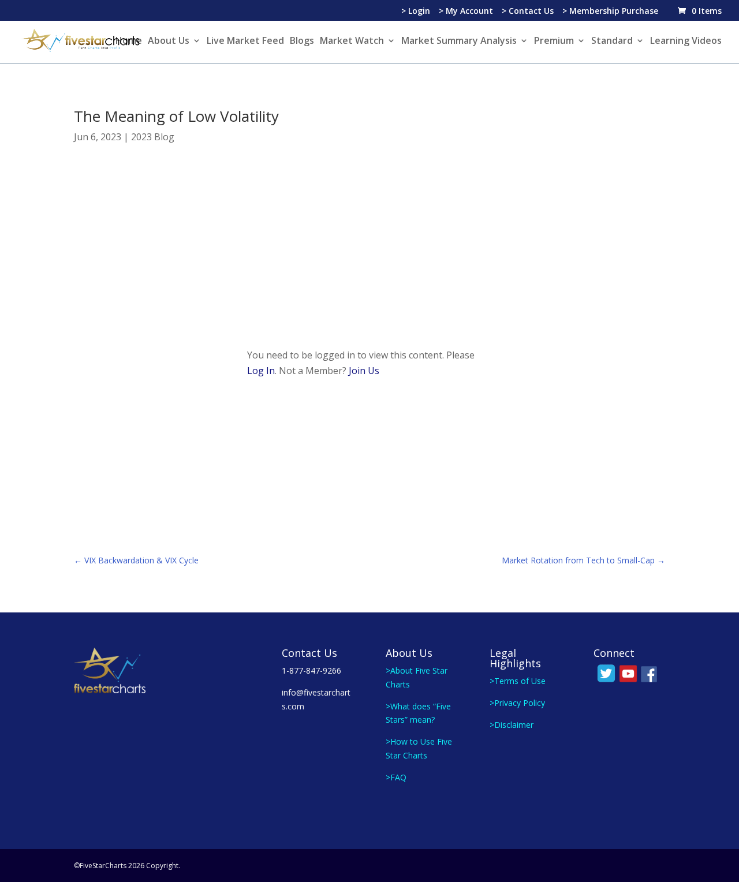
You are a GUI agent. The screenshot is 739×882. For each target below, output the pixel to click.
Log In (261, 370)
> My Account (466, 11)
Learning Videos (686, 41)
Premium (554, 41)
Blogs (302, 41)
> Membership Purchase (610, 11)
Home (128, 41)
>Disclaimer (511, 724)
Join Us (364, 370)
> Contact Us (528, 11)
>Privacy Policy (517, 702)
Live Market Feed (245, 41)
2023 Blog (152, 136)
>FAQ (396, 777)
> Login (415, 11)
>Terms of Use (518, 680)
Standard (612, 41)
